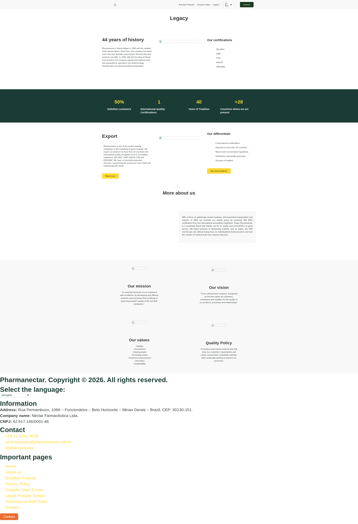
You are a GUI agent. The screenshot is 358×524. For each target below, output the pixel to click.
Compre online (203, 4)
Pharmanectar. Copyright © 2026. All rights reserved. (84, 380)
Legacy (216, 4)
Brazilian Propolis (186, 4)
